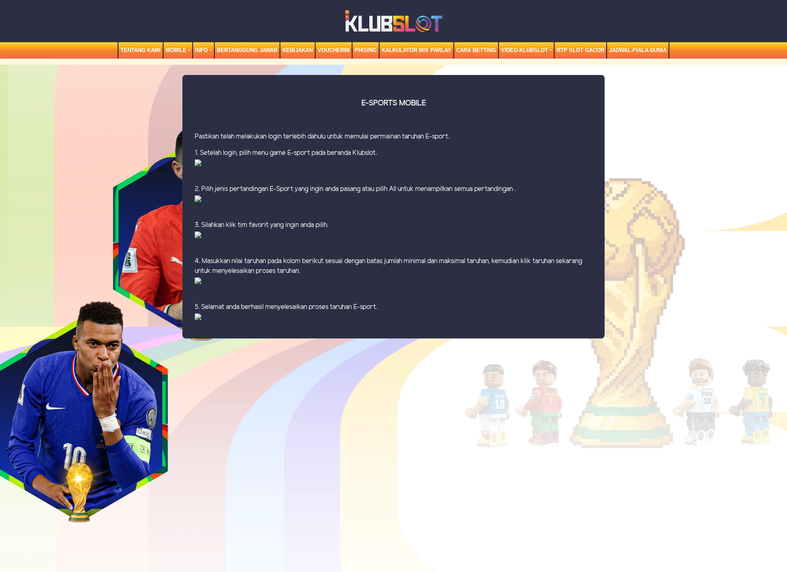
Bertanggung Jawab (247, 50)
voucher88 (334, 50)
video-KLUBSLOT (524, 50)
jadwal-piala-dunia (637, 50)
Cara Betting (476, 50)
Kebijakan (297, 50)
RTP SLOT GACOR (580, 50)
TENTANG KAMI (141, 50)
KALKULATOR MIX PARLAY (416, 50)
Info (201, 50)
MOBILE (176, 50)
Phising (366, 50)
